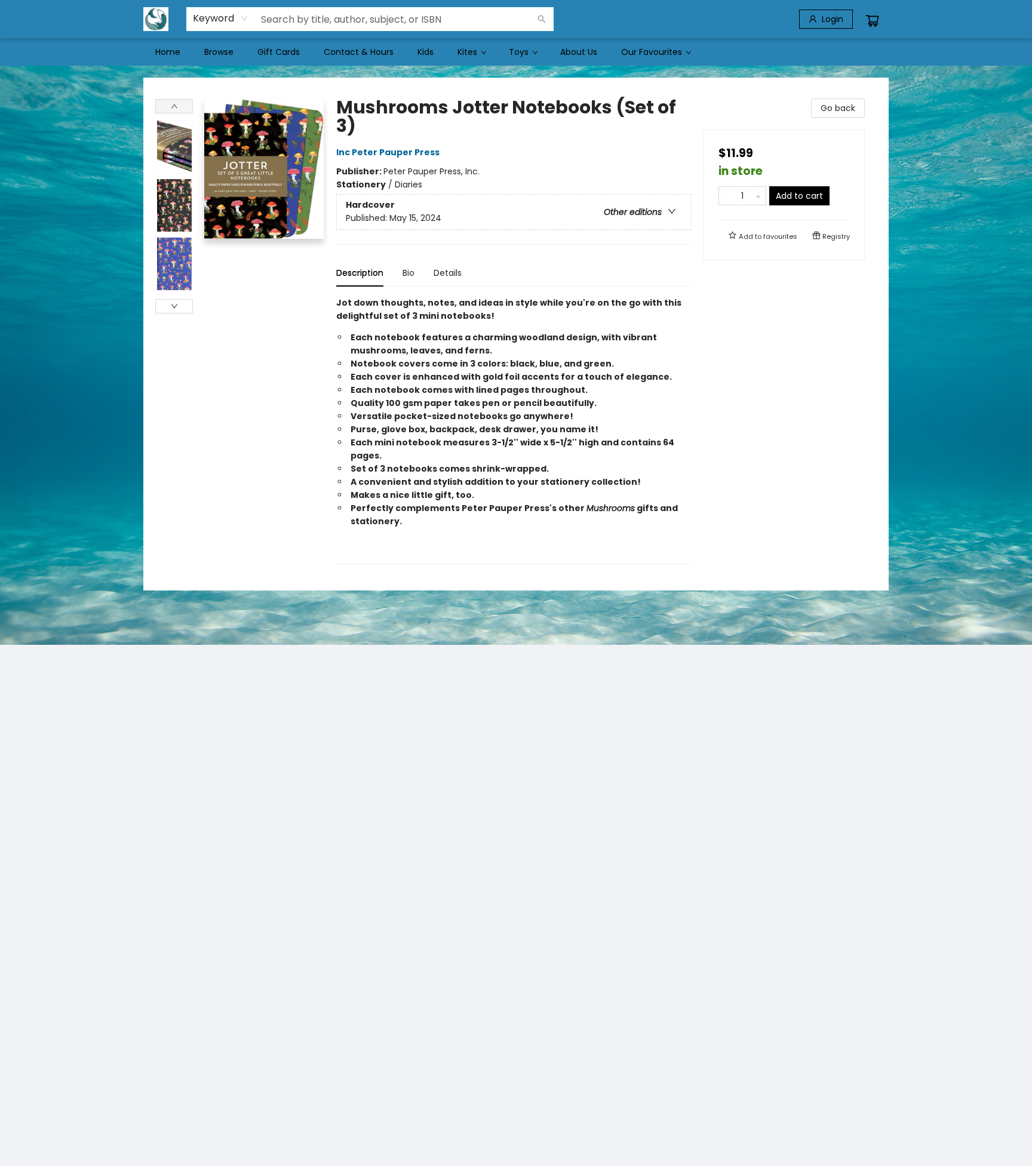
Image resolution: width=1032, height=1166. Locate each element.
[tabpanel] (514, 430)
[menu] (516, 52)
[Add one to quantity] (758, 195)
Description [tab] (359, 273)
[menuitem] (167, 52)
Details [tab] (448, 273)
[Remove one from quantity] (726, 195)
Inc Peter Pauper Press (388, 152)
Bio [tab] (408, 273)
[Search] (542, 19)
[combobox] (220, 18)
